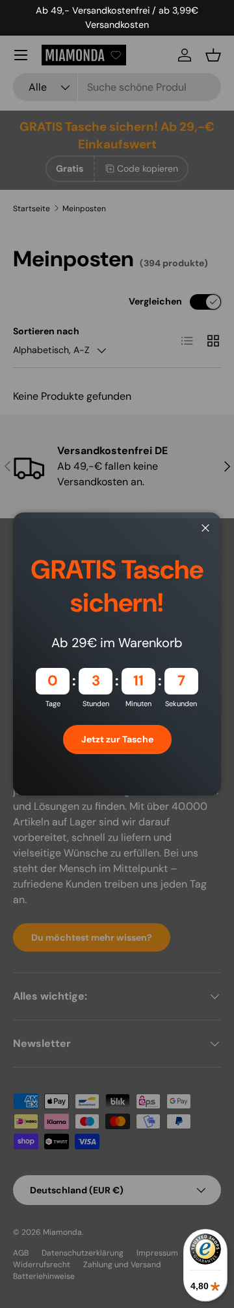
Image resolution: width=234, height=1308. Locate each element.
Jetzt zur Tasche (117, 739)
